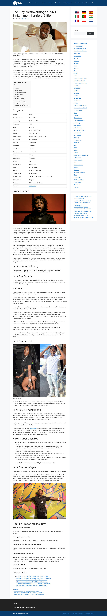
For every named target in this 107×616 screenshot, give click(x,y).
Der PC (76, 73)
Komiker (76, 115)
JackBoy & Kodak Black (21, 100)
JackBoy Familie (19, 94)
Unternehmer (78, 182)
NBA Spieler (77, 125)
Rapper (37, 591)
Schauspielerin (78, 160)
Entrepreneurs (67, 3)
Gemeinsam (77, 88)
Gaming (76, 85)
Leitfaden (32, 591)
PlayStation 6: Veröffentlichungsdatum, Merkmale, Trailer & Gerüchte (82, 207)
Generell (76, 90)
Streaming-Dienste (79, 172)
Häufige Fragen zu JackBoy (22, 105)
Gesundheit (77, 98)
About (92, 613)
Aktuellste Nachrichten (80, 51)
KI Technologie (78, 110)
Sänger (76, 152)
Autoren (76, 63)
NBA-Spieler (77, 128)
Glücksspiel (77, 100)
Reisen (76, 150)
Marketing (77, 123)
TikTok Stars (77, 177)
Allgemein (77, 53)
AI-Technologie (78, 46)
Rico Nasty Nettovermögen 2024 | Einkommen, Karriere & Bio (29, 592)
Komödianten (78, 118)
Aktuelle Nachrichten (80, 48)
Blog (75, 71)
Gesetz (76, 95)
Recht (75, 145)
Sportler (76, 170)
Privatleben (32, 428)
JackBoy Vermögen (20, 104)
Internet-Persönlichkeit (80, 108)
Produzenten (77, 140)
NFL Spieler (77, 133)
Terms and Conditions (77, 613)
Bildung (76, 68)
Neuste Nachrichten (80, 130)
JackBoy (28, 591)
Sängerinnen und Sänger (81, 155)
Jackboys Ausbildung (20, 92)
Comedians (58, 3)
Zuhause (76, 187)
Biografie (16, 88)
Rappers (37, 3)
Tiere (75, 175)
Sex (75, 162)
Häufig (76, 103)
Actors (43, 3)
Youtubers (77, 3)
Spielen (76, 167)
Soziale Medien (78, 165)
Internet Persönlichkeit (80, 105)
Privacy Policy (66, 613)
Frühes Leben (18, 90)
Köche (75, 113)
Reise (75, 147)
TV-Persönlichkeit (79, 180)
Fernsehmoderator (79, 80)
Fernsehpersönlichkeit (80, 83)
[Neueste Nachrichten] (80, 43)
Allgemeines (77, 56)
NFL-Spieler (77, 135)
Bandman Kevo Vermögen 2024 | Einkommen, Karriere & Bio (29, 594)
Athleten (76, 61)
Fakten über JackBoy (20, 102)
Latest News (85, 3)
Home (30, 3)
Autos (75, 66)
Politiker (76, 137)
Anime (76, 58)
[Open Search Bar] (92, 3)
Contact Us (87, 613)
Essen (75, 76)
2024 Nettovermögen (19, 591)
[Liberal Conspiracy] (18, 3)
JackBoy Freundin (19, 98)
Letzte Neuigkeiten (79, 120)
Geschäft (76, 93)
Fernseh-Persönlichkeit (80, 78)
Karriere (17, 96)
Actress (50, 3)
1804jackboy (32, 186)
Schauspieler (77, 157)
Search (76, 30)
